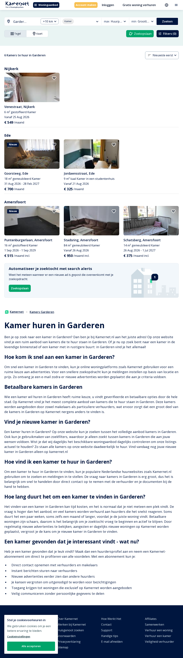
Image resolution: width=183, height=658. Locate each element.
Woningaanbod (48, 5)
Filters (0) (169, 34)
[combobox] (20, 21)
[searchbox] (25, 21)
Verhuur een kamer (158, 636)
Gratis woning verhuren (139, 5)
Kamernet (17, 312)
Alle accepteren (31, 646)
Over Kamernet (67, 619)
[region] (31, 634)
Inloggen (108, 5)
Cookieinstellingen (18, 636)
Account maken (86, 5)
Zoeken (167, 21)
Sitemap (62, 647)
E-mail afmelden (112, 642)
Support (106, 630)
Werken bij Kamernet (71, 624)
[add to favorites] (54, 78)
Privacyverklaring (69, 642)
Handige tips (109, 636)
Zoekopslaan (20, 288)
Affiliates (151, 619)
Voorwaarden (66, 636)
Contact (106, 624)
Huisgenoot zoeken (70, 630)
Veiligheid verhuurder (159, 642)
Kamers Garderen (42, 312)
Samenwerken (154, 624)
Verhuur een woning (159, 630)
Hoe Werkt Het (111, 619)
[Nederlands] (166, 5)
